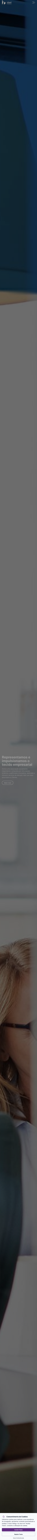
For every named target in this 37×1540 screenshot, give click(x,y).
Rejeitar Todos (18, 1534)
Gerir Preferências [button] (18, 1538)
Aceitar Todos (18, 1530)
